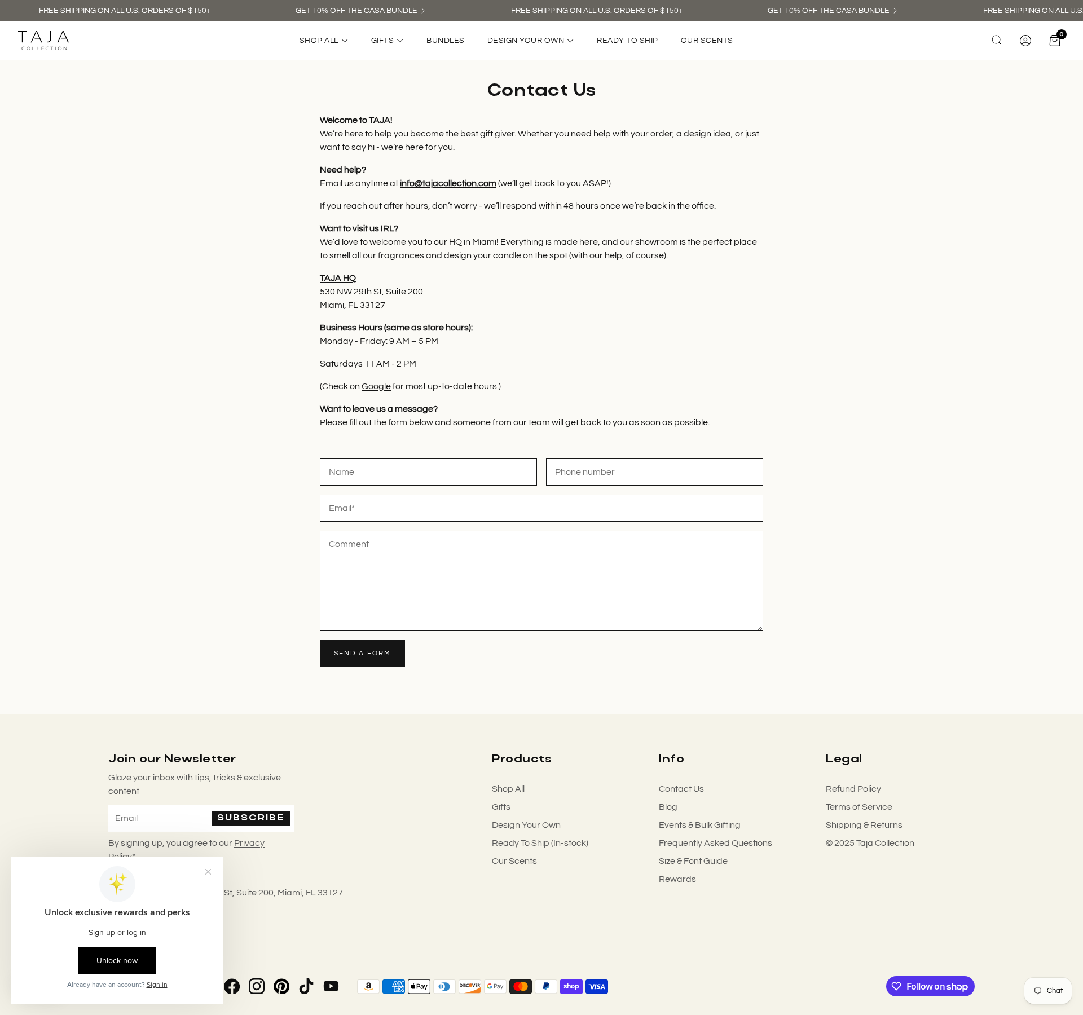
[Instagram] (257, 986)
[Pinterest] (281, 986)
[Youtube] (331, 986)
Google (376, 386)
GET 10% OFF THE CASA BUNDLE (356, 11)
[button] (997, 40)
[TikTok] (306, 986)
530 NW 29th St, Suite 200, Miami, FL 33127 (256, 892)
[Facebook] (232, 986)
